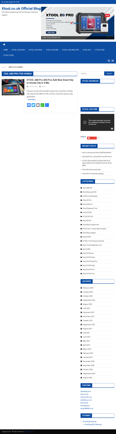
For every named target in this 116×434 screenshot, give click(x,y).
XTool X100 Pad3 (18, 50)
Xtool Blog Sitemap (90, 421)
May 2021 (86, 341)
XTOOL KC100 (88, 216)
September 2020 (89, 373)
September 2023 (89, 300)
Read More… (32, 99)
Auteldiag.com (86, 391)
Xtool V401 (87, 249)
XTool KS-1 (87, 50)
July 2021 (86, 333)
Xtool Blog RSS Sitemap (93, 424)
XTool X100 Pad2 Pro (70, 50)
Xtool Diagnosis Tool (90, 208)
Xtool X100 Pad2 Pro (90, 261)
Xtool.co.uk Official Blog (21, 8)
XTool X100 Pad (52, 50)
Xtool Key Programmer (91, 225)
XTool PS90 (99, 50)
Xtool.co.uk (84, 394)
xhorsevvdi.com (86, 397)
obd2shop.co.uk (86, 400)
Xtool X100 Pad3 (89, 265)
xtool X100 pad (88, 253)
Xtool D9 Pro (87, 200)
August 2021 (87, 329)
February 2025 (88, 288)
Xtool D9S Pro (88, 204)
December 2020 (88, 361)
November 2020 (88, 365)
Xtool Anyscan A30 (89, 192)
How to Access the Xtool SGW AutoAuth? (96, 152)
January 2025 (88, 292)
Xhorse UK (84, 403)
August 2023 (87, 304)
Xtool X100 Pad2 (89, 257)
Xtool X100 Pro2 (88, 269)
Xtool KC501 (87, 220)
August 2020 (87, 378)
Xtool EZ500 (87, 212)
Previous (37, 22)
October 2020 (88, 369)
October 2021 (88, 320)
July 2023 (86, 308)
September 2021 (89, 325)
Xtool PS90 (87, 237)
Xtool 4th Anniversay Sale (91, 169)
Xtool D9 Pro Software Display (93, 174)
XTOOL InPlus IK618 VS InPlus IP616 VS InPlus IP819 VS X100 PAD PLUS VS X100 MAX (96, 163)
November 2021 (88, 316)
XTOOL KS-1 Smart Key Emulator (94, 229)
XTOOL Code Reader (90, 196)
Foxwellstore (85, 406)
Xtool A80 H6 (87, 188)
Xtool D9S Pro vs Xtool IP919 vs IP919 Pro (97, 157)
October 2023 (88, 296)
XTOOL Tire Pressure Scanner (93, 241)
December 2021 (88, 312)
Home (6, 50)
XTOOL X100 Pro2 (35, 50)
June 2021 (87, 337)
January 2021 (88, 357)
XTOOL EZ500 (9, 55)
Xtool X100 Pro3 (88, 274)
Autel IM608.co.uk (87, 408)
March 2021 (87, 349)
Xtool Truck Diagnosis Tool (92, 245)
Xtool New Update (89, 233)
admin (43, 86)
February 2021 (88, 353)
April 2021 (86, 345)
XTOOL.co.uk (29, 431)
